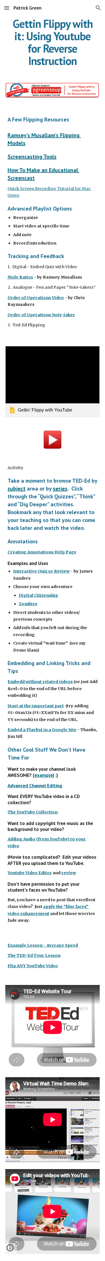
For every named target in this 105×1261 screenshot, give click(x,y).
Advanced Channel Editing (35, 785)
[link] (52, 381)
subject (16, 488)
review (68, 872)
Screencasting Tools (32, 156)
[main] (52, 42)
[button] (6, 7)
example (43, 775)
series (60, 488)
